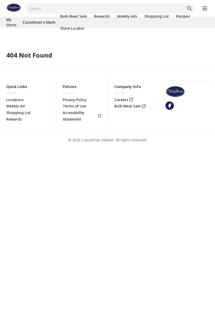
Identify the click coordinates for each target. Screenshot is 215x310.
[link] (13, 7)
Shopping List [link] (18, 112)
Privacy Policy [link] (75, 99)
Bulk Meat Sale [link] (127, 106)
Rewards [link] (14, 119)
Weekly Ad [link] (15, 106)
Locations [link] (15, 99)
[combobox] (110, 8)
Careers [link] (121, 99)
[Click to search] (190, 8)
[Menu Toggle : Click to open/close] (204, 8)
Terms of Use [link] (74, 106)
